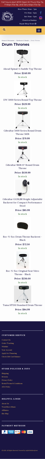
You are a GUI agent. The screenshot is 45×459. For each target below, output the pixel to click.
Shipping (5, 373)
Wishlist (5, 347)
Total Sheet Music (9, 407)
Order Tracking (8, 343)
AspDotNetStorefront (32, 450)
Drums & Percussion (8, 40)
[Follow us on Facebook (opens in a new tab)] (41, 13)
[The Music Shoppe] (7, 16)
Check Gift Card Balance (11, 357)
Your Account (7, 350)
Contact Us (6, 340)
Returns (5, 377)
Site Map (5, 414)
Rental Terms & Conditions (12, 383)
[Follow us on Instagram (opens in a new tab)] (40, 18)
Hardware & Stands (22, 40)
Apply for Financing (9, 353)
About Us (5, 404)
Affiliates (5, 410)
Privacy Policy (7, 380)
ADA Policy (6, 387)
